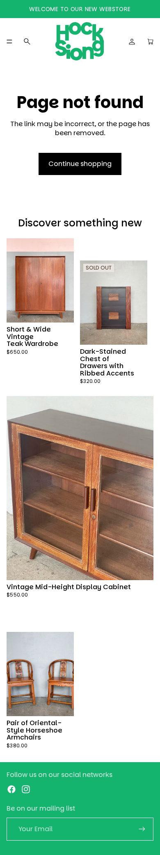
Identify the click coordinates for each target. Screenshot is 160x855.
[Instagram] (26, 789)
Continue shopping (80, 163)
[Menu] (9, 41)
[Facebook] (11, 789)
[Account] (132, 41)
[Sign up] (142, 829)
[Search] (27, 41)
